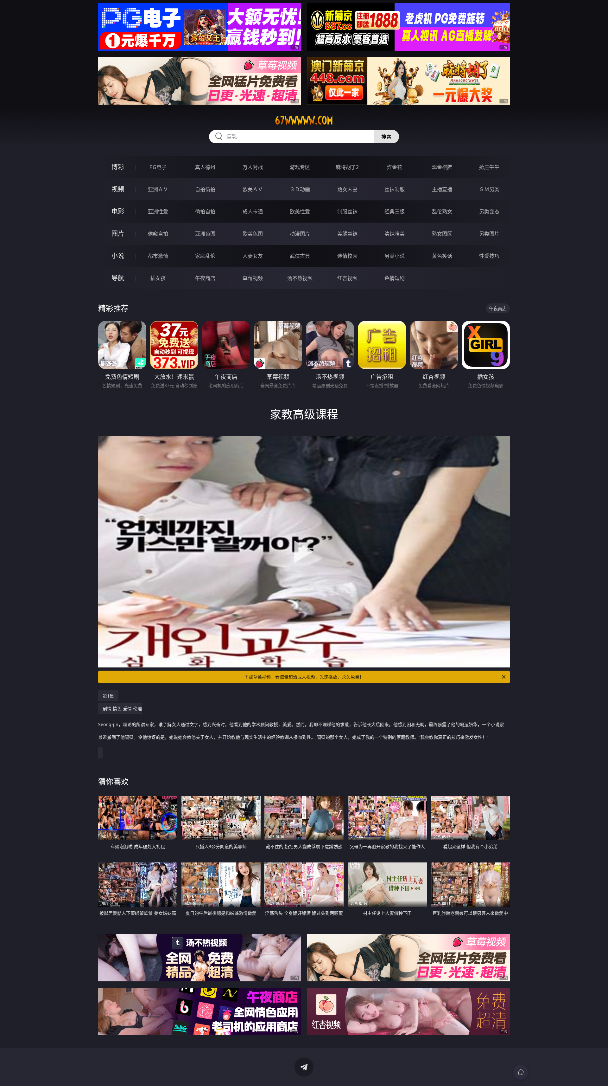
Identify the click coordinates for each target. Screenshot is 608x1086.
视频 (117, 189)
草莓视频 (253, 278)
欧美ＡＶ (253, 189)
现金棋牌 (442, 167)
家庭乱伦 (205, 255)
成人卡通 (253, 211)
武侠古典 (300, 255)
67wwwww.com (304, 120)
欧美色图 (253, 233)
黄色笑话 (442, 255)
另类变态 (489, 211)
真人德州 (205, 167)
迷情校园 (347, 255)
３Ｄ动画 (300, 189)
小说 (117, 255)
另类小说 (394, 255)
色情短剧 (394, 278)
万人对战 (253, 167)
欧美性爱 (300, 211)
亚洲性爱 (158, 211)
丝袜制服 (394, 189)
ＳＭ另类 (489, 189)
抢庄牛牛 (489, 167)
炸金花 (394, 167)
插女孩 (158, 278)
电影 (117, 211)
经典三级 (394, 211)
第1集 (108, 696)
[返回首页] (520, 1072)
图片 (117, 233)
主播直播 (442, 189)
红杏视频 (347, 278)
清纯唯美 (394, 233)
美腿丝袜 (347, 233)
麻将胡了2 (347, 167)
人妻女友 (253, 255)
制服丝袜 (347, 211)
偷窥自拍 (158, 233)
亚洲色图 (205, 233)
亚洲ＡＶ (158, 189)
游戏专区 (300, 167)
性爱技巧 (489, 255)
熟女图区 (442, 233)
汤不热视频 (300, 278)
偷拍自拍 (205, 211)
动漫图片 (300, 233)
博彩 (117, 167)
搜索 (386, 136)
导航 (117, 278)
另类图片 (489, 233)
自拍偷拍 (205, 189)
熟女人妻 (347, 189)
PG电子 (158, 167)
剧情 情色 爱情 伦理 (301, 723)
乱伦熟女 (442, 211)
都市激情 (158, 255)
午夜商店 (205, 278)
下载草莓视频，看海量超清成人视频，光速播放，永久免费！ (304, 677)
